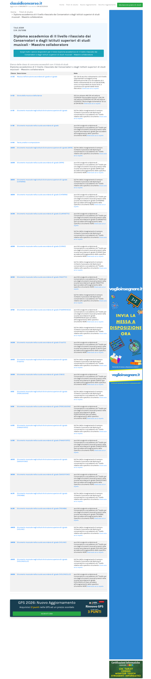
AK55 (13, 459)
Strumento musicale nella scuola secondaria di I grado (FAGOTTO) (42, 277)
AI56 (12, 406)
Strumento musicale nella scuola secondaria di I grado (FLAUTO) (41, 342)
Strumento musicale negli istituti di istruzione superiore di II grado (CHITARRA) (42, 181)
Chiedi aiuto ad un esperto (90, 88)
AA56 (13, 163)
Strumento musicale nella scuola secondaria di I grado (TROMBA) (42, 508)
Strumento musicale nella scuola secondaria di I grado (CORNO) (41, 246)
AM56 (13, 542)
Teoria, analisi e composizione (28, 143)
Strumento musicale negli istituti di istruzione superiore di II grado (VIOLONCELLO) (42, 560)
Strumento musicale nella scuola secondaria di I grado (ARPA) (40, 163)
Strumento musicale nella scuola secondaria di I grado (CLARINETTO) (43, 214)
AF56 (13, 310)
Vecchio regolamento (107, 5)
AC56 (13, 214)
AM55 (13, 527)
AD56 (13, 246)
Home (61, 5)
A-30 (13, 77)
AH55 (13, 360)
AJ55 (12, 425)
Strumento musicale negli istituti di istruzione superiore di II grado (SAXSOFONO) (42, 460)
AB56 (13, 195)
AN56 (13, 574)
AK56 (13, 474)
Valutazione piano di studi (130, 5)
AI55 (12, 392)
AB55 (13, 180)
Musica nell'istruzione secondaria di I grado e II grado (37, 77)
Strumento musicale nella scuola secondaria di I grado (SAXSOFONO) (43, 474)
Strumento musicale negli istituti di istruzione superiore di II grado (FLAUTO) (42, 361)
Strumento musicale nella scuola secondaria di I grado (38, 126)
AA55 (13, 148)
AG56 (13, 342)
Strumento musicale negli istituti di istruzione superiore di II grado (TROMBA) (42, 494)
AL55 (12, 493)
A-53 (12, 96)
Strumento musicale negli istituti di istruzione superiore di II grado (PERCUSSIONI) (42, 393)
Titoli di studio (72, 5)
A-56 (12, 126)
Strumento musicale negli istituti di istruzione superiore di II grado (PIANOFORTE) (42, 426)
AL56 (13, 508)
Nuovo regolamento (88, 5)
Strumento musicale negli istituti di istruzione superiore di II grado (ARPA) (45, 148)
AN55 (13, 559)
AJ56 (13, 440)
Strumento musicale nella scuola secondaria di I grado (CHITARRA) (42, 195)
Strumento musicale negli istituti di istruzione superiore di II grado (42, 111)
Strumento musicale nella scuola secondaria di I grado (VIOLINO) (41, 542)
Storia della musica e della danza (29, 96)
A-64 (12, 143)
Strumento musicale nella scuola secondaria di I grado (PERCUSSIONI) (44, 406)
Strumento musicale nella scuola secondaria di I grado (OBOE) (41, 374)
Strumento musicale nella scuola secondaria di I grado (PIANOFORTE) (43, 440)
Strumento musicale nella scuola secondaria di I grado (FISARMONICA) (44, 310)
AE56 (13, 277)
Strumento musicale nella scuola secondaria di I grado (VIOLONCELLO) (44, 574)
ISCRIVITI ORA (47, 614)
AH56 (13, 374)
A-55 (12, 111)
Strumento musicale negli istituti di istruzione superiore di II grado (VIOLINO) (42, 528)
